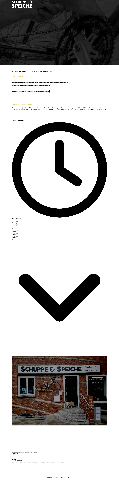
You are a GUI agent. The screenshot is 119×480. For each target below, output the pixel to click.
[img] (22, 4)
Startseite (70, 4)
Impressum (59, 477)
